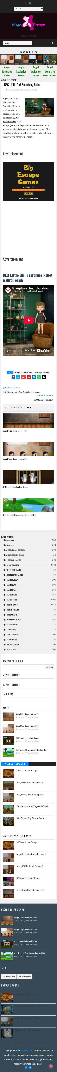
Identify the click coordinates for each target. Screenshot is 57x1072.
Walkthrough (12, 645)
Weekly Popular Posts (15, 764)
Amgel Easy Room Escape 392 (15, 459)
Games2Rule (11, 595)
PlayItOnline (12, 625)
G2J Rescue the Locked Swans (15, 487)
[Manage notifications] (51, 1066)
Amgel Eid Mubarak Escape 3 (30, 866)
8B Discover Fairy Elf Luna (28, 878)
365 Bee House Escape (27, 770)
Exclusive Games (13, 570)
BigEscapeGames (15, 90)
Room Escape (12, 635)
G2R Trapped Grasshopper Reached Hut (19, 515)
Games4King (11, 600)
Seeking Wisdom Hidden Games (29, 1006)
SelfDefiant (11, 640)
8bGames (10, 545)
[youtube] (30, 3)
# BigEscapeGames (23, 372)
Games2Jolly (12, 580)
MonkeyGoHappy (13, 620)
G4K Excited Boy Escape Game (30, 818)
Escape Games (30, 90)
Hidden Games (12, 605)
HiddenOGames (12, 610)
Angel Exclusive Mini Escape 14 (29, 1018)
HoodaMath (11, 615)
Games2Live (11, 585)
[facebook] (26, 3)
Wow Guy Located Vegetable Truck (32, 806)
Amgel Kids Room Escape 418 (30, 890)
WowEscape (11, 650)
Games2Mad (11, 590)
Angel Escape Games (15, 555)
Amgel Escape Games (15, 550)
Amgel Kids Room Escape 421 (15, 431)
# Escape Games (41, 372)
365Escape (10, 540)
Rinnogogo (11, 630)
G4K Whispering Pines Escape (28, 1030)
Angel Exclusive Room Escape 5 (31, 854)
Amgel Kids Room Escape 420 (30, 782)
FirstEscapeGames (14, 575)
